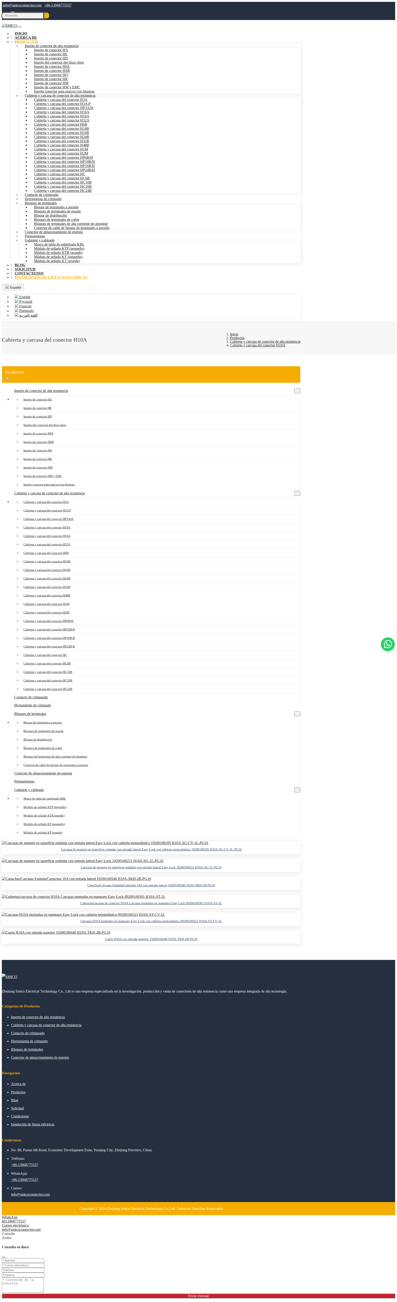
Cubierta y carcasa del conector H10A (61, 112)
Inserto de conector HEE (52, 66)
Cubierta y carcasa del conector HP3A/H (63, 108)
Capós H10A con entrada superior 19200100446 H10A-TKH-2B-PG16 (151, 939)
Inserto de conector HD (51, 58)
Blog (14, 1100)
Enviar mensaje (198, 1296)
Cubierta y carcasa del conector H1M (61, 149)
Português (26, 311)
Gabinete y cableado (39, 240)
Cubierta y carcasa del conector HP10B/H (64, 162)
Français (24, 306)
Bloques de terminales (41, 203)
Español (15, 287)
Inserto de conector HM (51, 83)
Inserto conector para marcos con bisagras (64, 91)
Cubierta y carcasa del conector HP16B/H (64, 166)
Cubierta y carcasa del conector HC (59, 174)
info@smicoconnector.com (22, 5)
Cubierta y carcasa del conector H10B (61, 128)
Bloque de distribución (50, 215)
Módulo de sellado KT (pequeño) (58, 257)
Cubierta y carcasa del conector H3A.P (62, 104)
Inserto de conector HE (51, 54)
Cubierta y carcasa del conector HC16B (63, 186)
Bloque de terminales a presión (56, 207)
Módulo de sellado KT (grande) (57, 261)
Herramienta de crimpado (43, 199)
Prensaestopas (35, 236)
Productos (26, 42)
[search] (46, 15)
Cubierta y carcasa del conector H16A (61, 116)
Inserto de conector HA (51, 50)
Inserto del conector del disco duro (59, 62)
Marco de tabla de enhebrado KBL (59, 244)
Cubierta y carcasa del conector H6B (60, 124)
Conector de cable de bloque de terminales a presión (71, 228)
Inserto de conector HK (51, 79)
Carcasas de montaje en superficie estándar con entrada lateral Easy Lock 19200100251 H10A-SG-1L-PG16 (151, 867)
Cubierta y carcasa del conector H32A (61, 120)
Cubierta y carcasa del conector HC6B (62, 178)
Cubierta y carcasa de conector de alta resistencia (60, 95)
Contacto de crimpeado (41, 195)
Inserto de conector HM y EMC (57, 87)
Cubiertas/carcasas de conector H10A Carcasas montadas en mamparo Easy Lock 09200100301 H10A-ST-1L (151, 903)
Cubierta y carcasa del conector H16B (61, 133)
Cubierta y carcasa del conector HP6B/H (63, 157)
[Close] (4, 1257)
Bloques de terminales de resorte (57, 211)
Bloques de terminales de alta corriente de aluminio (71, 224)
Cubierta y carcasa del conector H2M (61, 153)
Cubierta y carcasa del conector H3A (61, 100)
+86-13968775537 (57, 5)
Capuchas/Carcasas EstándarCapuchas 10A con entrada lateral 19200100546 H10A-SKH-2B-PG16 (151, 885)
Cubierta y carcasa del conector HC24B (63, 191)
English (24, 297)
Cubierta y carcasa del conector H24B (61, 137)
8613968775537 (14, 1221)
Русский (25, 302)
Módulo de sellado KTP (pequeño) (59, 248)
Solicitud (17, 1108)
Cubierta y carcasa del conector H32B (61, 141)
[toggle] (20, 27)
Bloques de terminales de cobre (56, 219)
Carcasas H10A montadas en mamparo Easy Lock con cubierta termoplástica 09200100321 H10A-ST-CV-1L (151, 921)
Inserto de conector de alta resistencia (52, 46)
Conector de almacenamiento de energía (54, 232)
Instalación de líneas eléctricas (51, 277)
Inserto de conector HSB (52, 71)
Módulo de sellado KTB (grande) (58, 253)
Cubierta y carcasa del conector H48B (61, 145)
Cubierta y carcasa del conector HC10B (63, 182)
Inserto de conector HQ (51, 75)
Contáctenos (20, 1116)
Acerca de (18, 1084)
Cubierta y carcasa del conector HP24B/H (64, 170)
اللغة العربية (27, 315)
